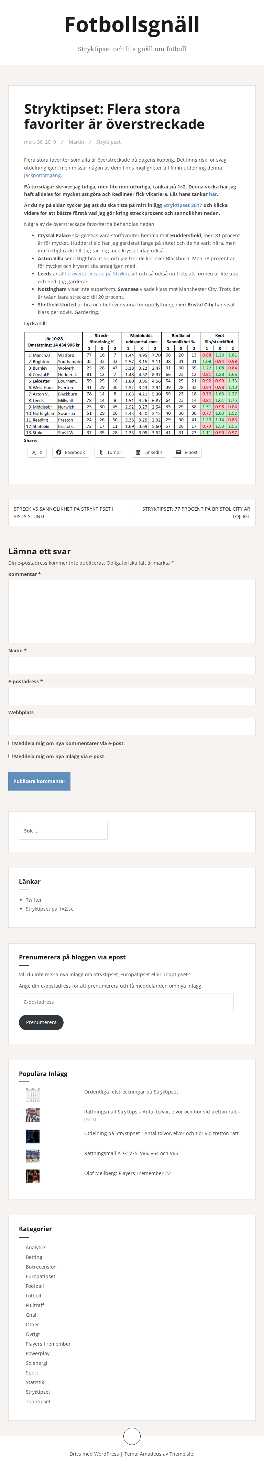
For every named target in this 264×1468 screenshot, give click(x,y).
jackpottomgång (42, 175)
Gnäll (32, 1315)
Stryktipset (108, 142)
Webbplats (21, 712)
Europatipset (40, 1276)
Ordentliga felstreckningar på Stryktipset (131, 1091)
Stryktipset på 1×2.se (50, 908)
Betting (34, 1257)
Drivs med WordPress (94, 1453)
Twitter (34, 899)
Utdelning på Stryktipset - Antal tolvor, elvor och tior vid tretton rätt (161, 1133)
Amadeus (151, 1453)
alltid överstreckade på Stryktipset (98, 273)
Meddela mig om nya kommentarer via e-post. (69, 743)
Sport (32, 1372)
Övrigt (33, 1334)
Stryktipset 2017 (182, 205)
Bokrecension (41, 1266)
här (213, 194)
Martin (76, 142)
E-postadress (25, 681)
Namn (17, 650)
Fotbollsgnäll (132, 23)
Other (32, 1324)
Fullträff (35, 1305)
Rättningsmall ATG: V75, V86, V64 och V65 (131, 1153)
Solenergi (36, 1363)
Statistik (35, 1382)
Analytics (36, 1247)
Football (35, 1286)
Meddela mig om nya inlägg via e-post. (60, 756)
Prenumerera (41, 1022)
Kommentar (24, 574)
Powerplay (38, 1353)
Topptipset (38, 1401)
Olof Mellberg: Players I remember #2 (127, 1173)
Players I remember (48, 1343)
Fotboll (33, 1295)
